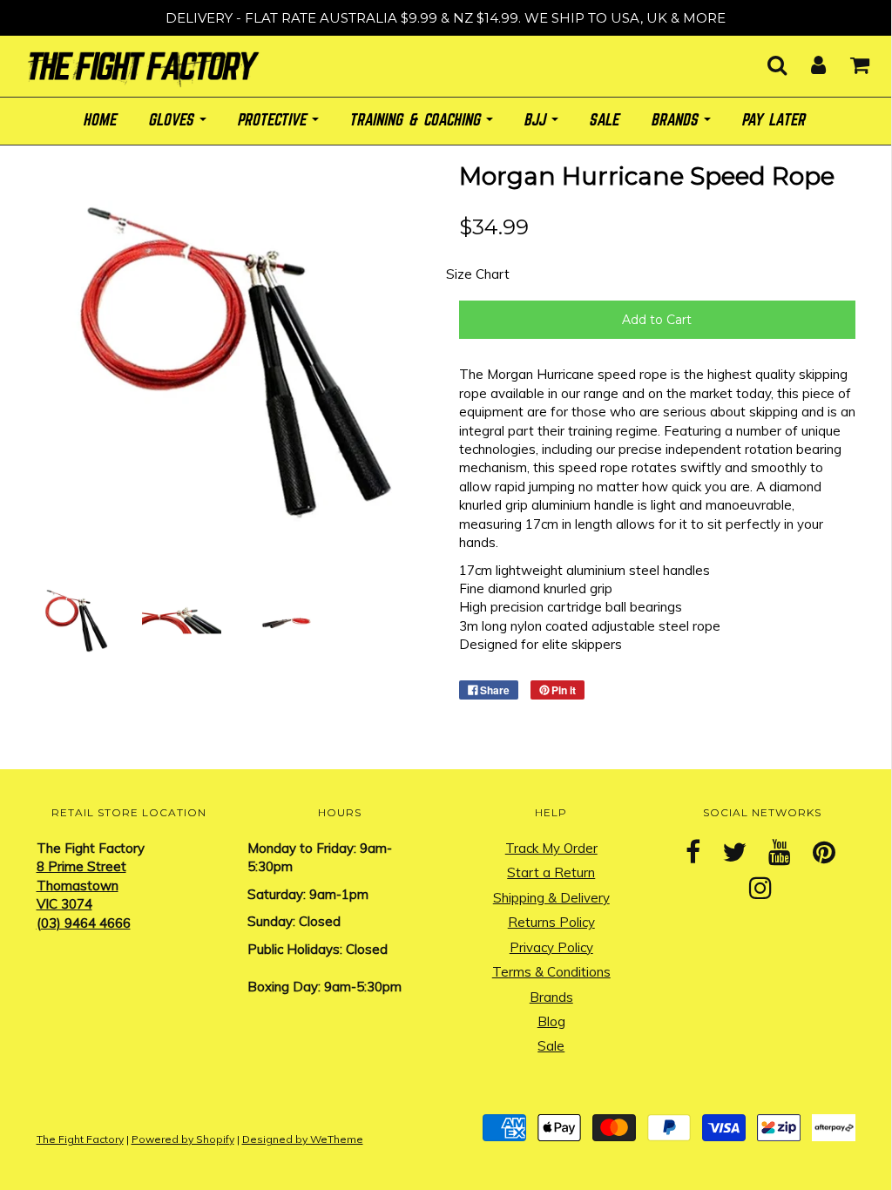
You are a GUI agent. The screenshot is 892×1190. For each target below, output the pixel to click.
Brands (551, 997)
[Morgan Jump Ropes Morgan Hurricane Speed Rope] (76, 620)
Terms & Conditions (551, 971)
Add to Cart (657, 320)
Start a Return (551, 872)
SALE (605, 120)
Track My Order (551, 848)
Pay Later (775, 120)
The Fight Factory (80, 1139)
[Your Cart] (848, 59)
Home (101, 120)
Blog (551, 1021)
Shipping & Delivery (551, 897)
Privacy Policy (551, 947)
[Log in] (807, 59)
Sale (550, 1046)
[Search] (766, 59)
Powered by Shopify (183, 1139)
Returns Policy (551, 922)
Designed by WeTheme (302, 1139)
